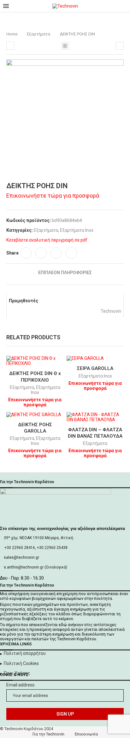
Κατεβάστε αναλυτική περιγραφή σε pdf (46, 240)
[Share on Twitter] (41, 253)
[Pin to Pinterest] (56, 253)
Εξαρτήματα (38, 34)
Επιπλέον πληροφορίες (65, 272)
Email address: (20, 684)
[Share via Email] (71, 253)
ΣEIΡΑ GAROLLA (95, 368)
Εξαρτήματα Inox (76, 230)
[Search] (124, 6)
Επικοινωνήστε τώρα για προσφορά (52, 195)
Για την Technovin (48, 734)
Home (11, 34)
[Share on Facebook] (26, 253)
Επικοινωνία (86, 734)
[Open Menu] (6, 6)
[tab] (65, 272)
